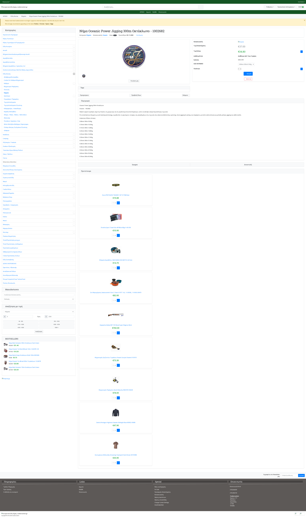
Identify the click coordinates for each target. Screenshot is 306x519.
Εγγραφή (301, 475)
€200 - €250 (57, 324)
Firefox (36, 24)
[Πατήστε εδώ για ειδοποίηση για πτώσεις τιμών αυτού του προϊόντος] (301, 51)
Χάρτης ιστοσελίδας (161, 500)
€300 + (56, 327)
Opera (47, 24)
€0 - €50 (21, 321)
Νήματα (23, 16)
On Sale (157, 489)
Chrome (42, 24)
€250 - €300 (21, 327)
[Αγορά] (118, 202)
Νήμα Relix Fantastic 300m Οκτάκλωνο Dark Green (24, 343)
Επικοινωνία (5, 2)
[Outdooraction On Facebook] (3, 475)
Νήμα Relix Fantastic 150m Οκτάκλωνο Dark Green (24, 367)
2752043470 (233, 490)
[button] (285, 6)
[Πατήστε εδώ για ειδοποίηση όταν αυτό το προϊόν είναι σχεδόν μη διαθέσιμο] (301, 69)
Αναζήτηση (38, 331)
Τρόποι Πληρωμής (9, 487)
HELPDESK (301, 2)
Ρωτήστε (134, 81)
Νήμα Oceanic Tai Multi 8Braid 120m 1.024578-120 (24, 349)
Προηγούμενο (84, 95)
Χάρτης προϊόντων (160, 497)
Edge (51, 24)
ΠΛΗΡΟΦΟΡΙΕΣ (159, 505)
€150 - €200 (21, 324)
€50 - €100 (56, 321)
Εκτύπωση (139, 35)
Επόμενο (185, 95)
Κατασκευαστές (159, 495)
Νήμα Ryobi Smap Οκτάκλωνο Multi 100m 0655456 (24, 355)
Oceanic (105, 35)
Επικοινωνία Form (235, 486)
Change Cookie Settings (162, 502)
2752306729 (233, 493)
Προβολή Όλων (136, 95)
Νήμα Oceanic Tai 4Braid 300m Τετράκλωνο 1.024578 (25, 361)
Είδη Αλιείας (14, 16)
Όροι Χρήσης (7, 489)
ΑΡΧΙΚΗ (142, 12)
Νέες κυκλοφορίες (160, 487)
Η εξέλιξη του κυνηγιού (10, 492)
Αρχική (148, 12)
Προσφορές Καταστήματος (163, 492)
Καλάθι (155, 12)
